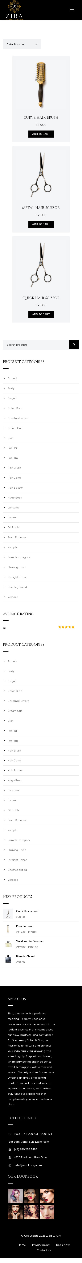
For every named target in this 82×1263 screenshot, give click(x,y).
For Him (13, 458)
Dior (10, 438)
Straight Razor (17, 577)
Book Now (63, 1245)
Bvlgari (12, 398)
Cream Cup (15, 428)
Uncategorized (17, 587)
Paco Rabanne (17, 537)
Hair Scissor (15, 487)
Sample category (19, 557)
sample (12, 547)
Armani (12, 378)
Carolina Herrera (18, 418)
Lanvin (12, 517)
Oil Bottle (13, 527)
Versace (13, 597)
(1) (39, 629)
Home (22, 1245)
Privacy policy (41, 1245)
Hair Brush (14, 467)
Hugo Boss (15, 497)
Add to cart (41, 133)
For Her (12, 448)
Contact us (44, 1250)
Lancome (13, 507)
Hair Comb (15, 477)
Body (11, 388)
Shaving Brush (17, 567)
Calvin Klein (15, 408)
